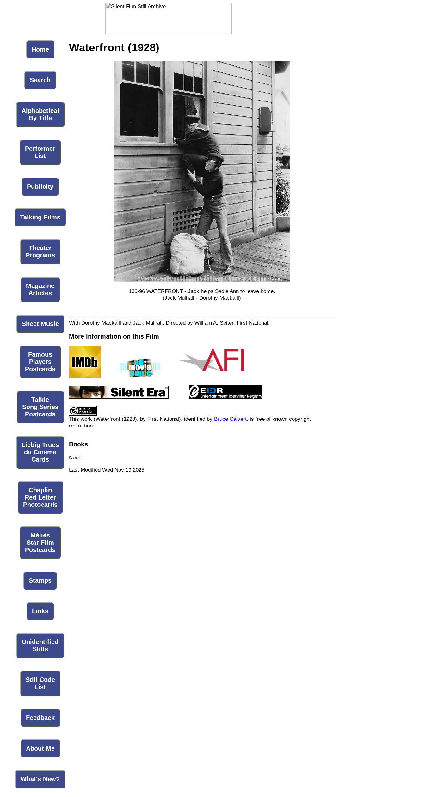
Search (40, 80)
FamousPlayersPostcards (40, 361)
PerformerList (40, 152)
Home (40, 49)
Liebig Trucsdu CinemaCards (40, 452)
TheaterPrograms (40, 251)
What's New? (40, 779)
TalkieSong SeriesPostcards (40, 407)
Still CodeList (40, 683)
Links (40, 611)
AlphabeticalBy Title (40, 114)
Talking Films (40, 217)
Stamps (40, 580)
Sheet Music (40, 323)
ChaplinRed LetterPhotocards (40, 497)
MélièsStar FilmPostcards (40, 542)
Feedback (40, 717)
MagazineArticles (40, 289)
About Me (40, 748)
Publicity (40, 186)
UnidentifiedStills (40, 645)
